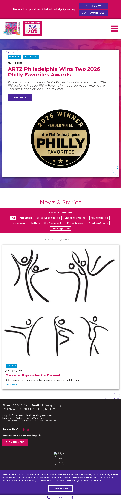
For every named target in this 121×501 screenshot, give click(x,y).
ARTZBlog (11, 366)
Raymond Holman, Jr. (15, 420)
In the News (14, 57)
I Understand (60, 488)
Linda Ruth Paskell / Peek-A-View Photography (40, 420)
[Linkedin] (32, 429)
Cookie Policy (28, 480)
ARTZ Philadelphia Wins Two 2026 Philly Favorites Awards (54, 72)
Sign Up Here (15, 442)
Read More (11, 385)
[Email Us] (60, 498)
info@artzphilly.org (50, 405)
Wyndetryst (38, 418)
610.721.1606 (19, 405)
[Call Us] (49, 498)
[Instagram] (27, 429)
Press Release (31, 57)
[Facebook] (23, 429)
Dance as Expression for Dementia (34, 375)
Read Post (20, 97)
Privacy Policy (8, 418)
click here (98, 480)
